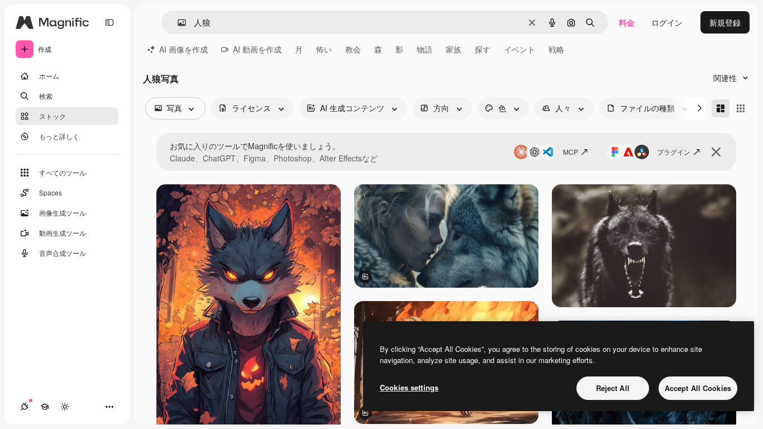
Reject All (613, 388)
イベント (519, 49)
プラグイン (673, 151)
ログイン (667, 22)
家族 (453, 49)
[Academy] (45, 407)
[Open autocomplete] (177, 22)
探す (482, 49)
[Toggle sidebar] (109, 22)
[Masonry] (720, 108)
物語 (424, 49)
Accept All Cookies (698, 388)
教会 (353, 49)
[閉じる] (716, 152)
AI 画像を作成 (183, 49)
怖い (324, 49)
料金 (627, 22)
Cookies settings (409, 387)
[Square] (741, 108)
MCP (570, 151)
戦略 (556, 49)
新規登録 (725, 22)
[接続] (25, 407)
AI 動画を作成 (257, 49)
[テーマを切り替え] (65, 407)
